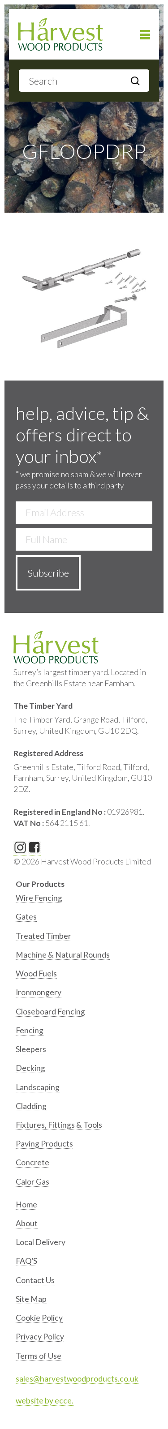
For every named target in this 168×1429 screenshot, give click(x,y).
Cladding (31, 1106)
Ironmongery (38, 992)
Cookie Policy (39, 1317)
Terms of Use (38, 1356)
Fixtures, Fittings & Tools (59, 1125)
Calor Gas (32, 1181)
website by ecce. (44, 1400)
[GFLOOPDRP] (84, 296)
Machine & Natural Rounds (63, 954)
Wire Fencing (39, 898)
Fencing (29, 1030)
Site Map (31, 1299)
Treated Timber (43, 936)
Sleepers (31, 1049)
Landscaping (38, 1087)
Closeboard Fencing (50, 1011)
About (27, 1223)
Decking (30, 1068)
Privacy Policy (40, 1336)
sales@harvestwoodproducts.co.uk (77, 1378)
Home (26, 1204)
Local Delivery (40, 1242)
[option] (85, 900)
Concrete (32, 1162)
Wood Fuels (36, 973)
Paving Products (44, 1143)
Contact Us (35, 1280)
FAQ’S (26, 1261)
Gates (26, 916)
